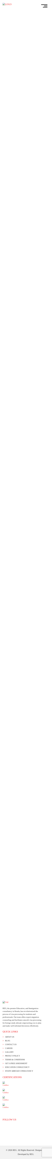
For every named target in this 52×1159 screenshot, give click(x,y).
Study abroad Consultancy (19, 1071)
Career (9, 1048)
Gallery (9, 1052)
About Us (9, 1037)
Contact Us (10, 1044)
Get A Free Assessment (16, 1063)
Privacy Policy (12, 1056)
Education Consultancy (17, 1067)
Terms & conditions (15, 1060)
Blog (7, 1041)
